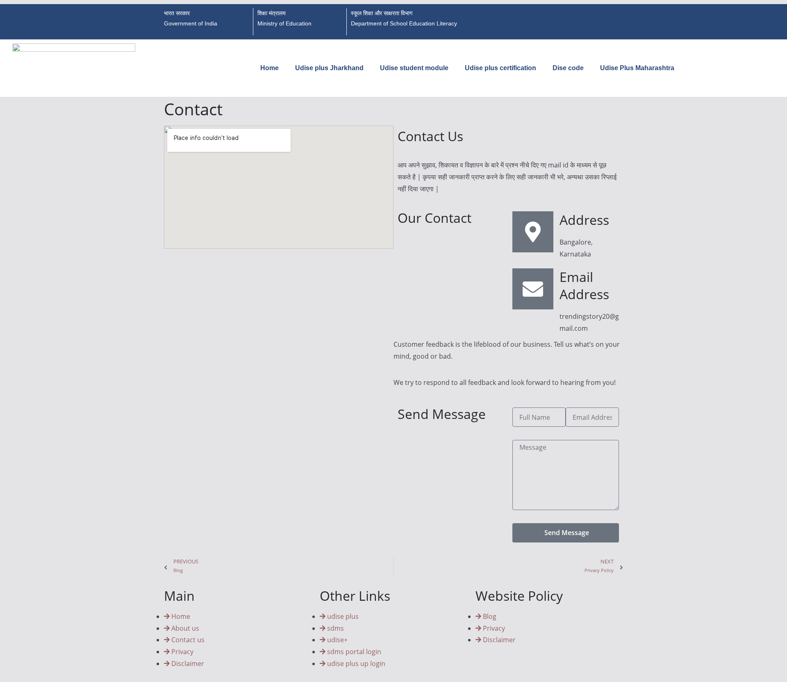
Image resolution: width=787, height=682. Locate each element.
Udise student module (414, 67)
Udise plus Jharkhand (329, 67)
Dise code (568, 67)
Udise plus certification (500, 67)
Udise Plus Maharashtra (637, 67)
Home (269, 67)
